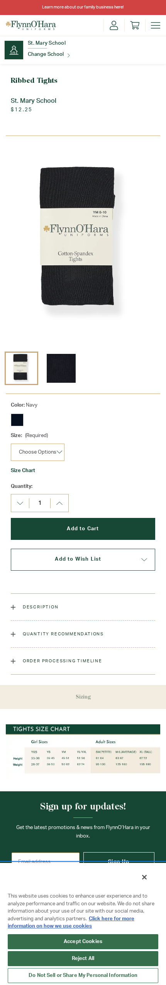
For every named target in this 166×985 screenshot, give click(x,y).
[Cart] (134, 25)
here (118, 7)
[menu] (155, 25)
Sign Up (118, 861)
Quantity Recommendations (62, 634)
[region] (83, 923)
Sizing (83, 697)
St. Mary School (47, 43)
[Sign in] (114, 25)
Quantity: (21, 486)
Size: (29, 435)
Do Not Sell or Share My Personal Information (83, 975)
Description (40, 607)
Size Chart (23, 470)
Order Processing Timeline (61, 661)
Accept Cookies (83, 941)
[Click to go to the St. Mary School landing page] (14, 50)
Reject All (83, 958)
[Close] (144, 877)
